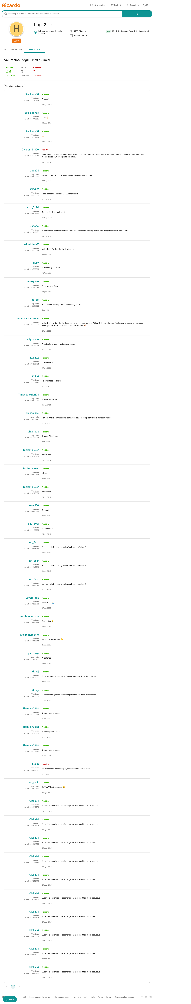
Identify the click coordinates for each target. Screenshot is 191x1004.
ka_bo (35, 299)
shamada (33, 431)
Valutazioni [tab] (34, 49)
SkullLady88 (32, 94)
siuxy (36, 262)
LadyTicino (32, 339)
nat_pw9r (33, 782)
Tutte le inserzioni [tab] (13, 49)
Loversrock (32, 597)
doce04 (34, 170)
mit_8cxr (33, 542)
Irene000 (33, 505)
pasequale (33, 281)
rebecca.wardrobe (28, 318)
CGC (24, 997)
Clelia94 (34, 800)
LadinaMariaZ (30, 244)
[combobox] (62, 13)
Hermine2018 (31, 708)
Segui (16, 41)
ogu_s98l (33, 523)
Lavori (108, 997)
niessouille (32, 413)
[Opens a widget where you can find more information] (10, 999)
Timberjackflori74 (28, 394)
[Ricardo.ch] (11, 5)
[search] (137, 13)
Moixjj (35, 671)
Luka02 (34, 357)
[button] (99, 5)
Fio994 (35, 376)
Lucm (35, 763)
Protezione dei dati (79, 997)
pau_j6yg (33, 653)
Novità (100, 997)
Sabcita (34, 226)
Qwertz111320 (30, 149)
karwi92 (34, 189)
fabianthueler (31, 450)
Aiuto (93, 997)
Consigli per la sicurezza (124, 997)
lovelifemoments (29, 616)
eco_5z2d (33, 207)
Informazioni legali (61, 997)
